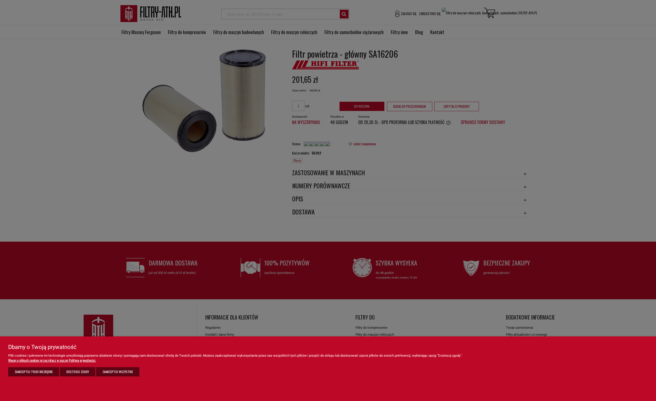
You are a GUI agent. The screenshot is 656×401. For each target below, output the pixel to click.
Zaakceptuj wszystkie (117, 371)
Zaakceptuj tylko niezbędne (34, 371)
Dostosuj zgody (77, 371)
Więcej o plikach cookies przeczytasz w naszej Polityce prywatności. (52, 360)
